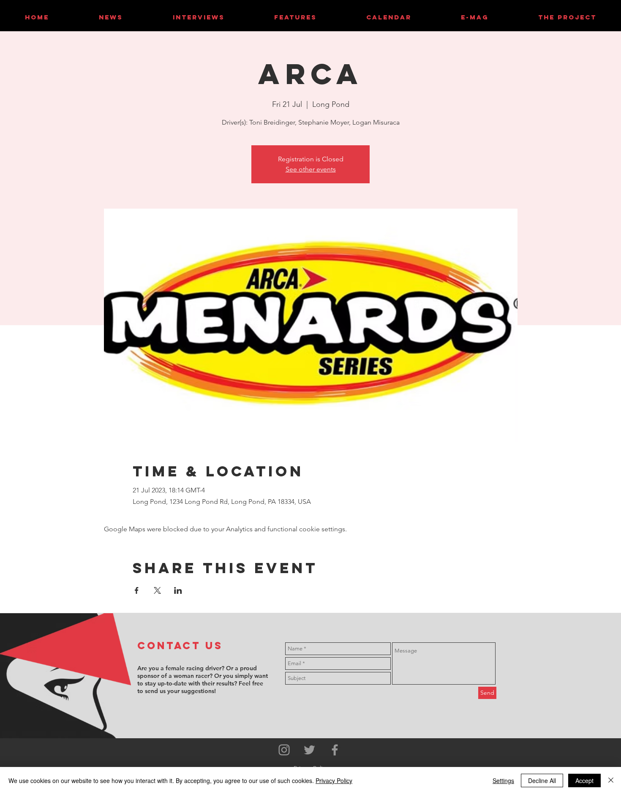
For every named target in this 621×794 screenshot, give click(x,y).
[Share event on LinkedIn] (178, 590)
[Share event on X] (157, 590)
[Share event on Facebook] (137, 590)
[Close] (611, 780)
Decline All (542, 780)
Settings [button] (503, 780)
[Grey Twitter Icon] (309, 749)
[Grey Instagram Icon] (284, 749)
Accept (584, 780)
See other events (311, 169)
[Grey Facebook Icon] (334, 749)
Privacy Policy (334, 780)
